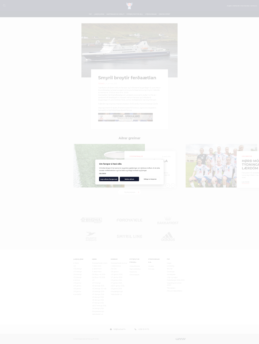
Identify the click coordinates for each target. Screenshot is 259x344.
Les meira (102, 173)
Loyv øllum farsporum (108, 179)
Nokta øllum (129, 179)
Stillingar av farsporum (150, 179)
